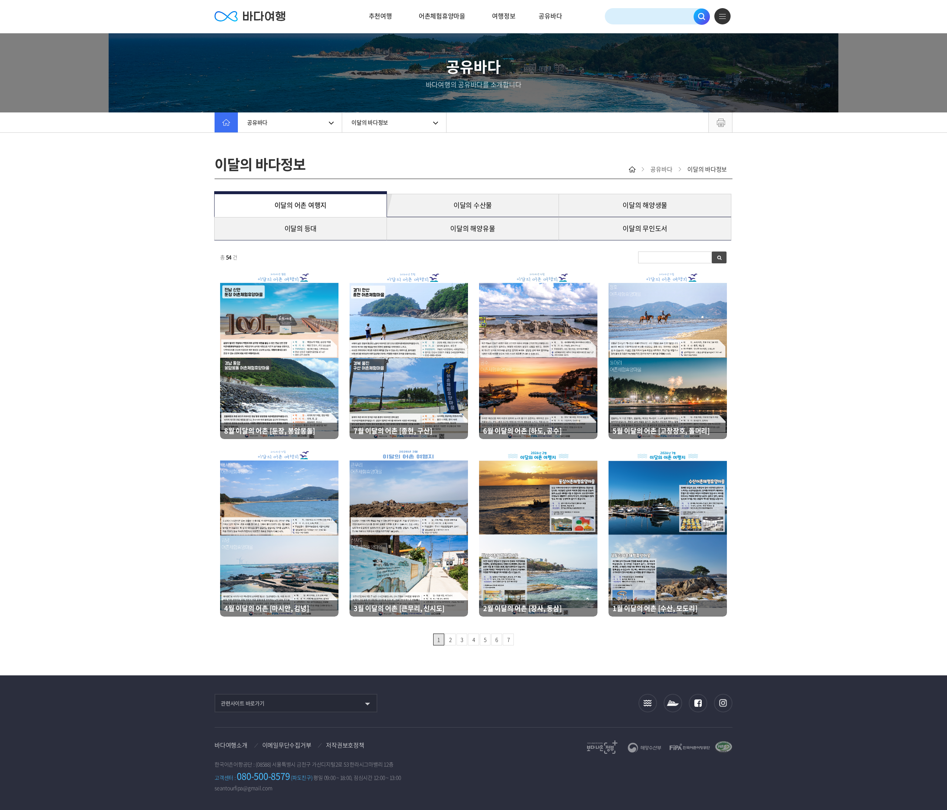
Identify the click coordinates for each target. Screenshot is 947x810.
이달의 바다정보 (369, 122)
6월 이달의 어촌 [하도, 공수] (522, 431)
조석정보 (648, 703)
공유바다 (550, 15)
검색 (702, 17)
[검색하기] (719, 257)
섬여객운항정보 (673, 703)
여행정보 (503, 15)
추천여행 (380, 15)
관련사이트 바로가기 (242, 703)
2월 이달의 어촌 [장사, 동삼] (522, 608)
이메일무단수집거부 (286, 744)
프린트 (720, 122)
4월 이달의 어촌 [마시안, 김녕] (266, 608)
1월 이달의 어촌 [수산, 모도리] (655, 608)
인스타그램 (723, 703)
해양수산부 (644, 748)
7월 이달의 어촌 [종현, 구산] (393, 431)
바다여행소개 (231, 744)
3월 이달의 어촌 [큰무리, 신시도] (399, 608)
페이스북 (698, 703)
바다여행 (250, 16)
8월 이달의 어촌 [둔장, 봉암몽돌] (269, 431)
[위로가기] (935, 780)
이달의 (300, 205)
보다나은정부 (602, 747)
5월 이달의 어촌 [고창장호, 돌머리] (661, 431)
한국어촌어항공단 (690, 746)
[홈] (226, 122)
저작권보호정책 (345, 744)
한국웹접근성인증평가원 (723, 747)
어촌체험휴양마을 (442, 15)
